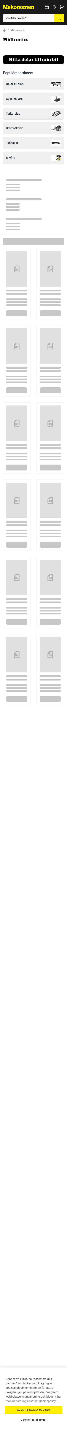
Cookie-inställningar (34, 1419)
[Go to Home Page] (4, 30)
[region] (33, 1400)
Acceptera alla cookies (33, 1410)
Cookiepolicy (47, 1401)
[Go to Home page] (18, 7)
